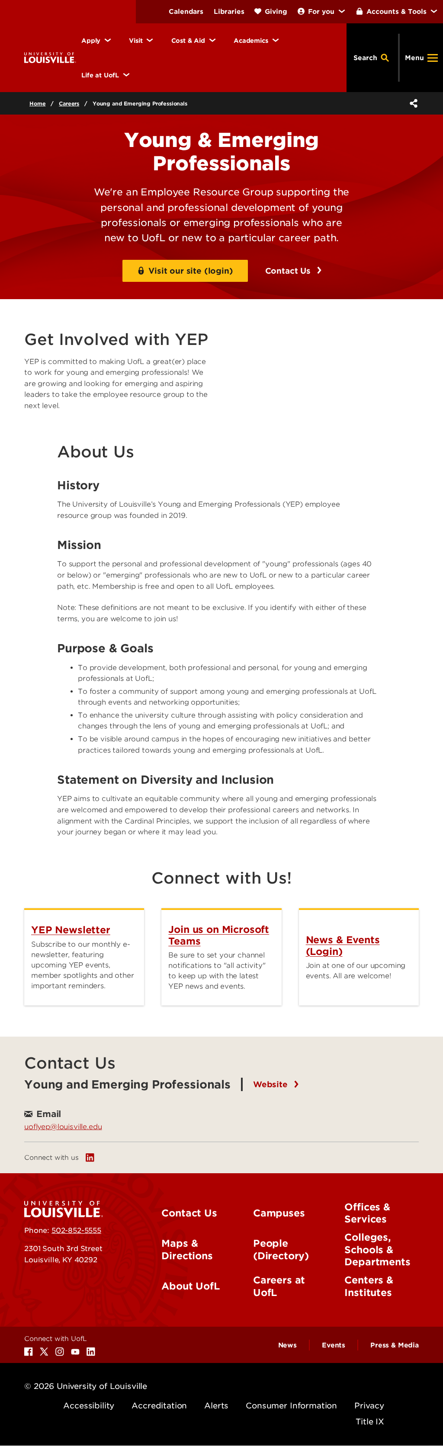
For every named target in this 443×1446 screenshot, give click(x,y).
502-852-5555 (76, 1230)
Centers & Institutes (368, 1286)
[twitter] (44, 1351)
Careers (69, 103)
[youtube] (75, 1351)
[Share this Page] (412, 103)
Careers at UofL (279, 1286)
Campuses (279, 1213)
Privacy (369, 1405)
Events (333, 1345)
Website (271, 1084)
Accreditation (159, 1405)
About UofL (190, 1286)
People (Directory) (281, 1249)
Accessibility (88, 1405)
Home (37, 103)
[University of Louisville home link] (50, 57)
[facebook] (28, 1351)
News (287, 1345)
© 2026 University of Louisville (85, 1386)
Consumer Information (291, 1405)
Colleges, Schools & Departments (377, 1249)
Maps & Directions (186, 1249)
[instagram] (59, 1351)
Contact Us (289, 270)
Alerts (216, 1405)
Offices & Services (367, 1213)
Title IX (370, 1421)
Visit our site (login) (190, 270)
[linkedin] (90, 1157)
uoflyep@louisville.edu (63, 1126)
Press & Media (394, 1345)
